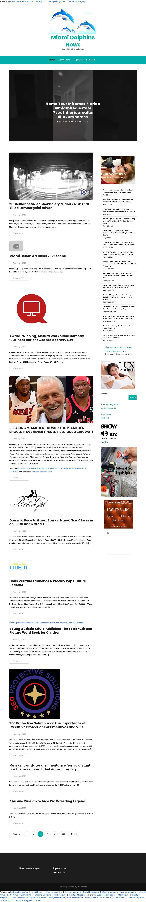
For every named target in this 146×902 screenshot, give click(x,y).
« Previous (16, 834)
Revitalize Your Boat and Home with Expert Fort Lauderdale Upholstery (119, 317)
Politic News (12, 895)
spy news (105, 418)
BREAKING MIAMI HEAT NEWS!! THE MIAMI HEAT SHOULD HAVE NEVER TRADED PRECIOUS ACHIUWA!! (51, 430)
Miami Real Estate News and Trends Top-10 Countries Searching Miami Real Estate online (73, 108)
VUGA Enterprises (113, 351)
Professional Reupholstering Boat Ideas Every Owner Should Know (118, 191)
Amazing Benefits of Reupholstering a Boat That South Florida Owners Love (119, 221)
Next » (74, 834)
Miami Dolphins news (73, 41)
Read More (18, 233)
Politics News (60, 895)
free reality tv (59, 872)
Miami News (64, 60)
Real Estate (91, 60)
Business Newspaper (19, 892)
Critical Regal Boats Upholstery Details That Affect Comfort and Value (117, 297)
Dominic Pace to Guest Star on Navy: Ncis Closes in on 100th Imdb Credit (51, 522)
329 (63, 834)
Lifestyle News (91, 897)
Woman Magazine (128, 892)
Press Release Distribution (22, 1)
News (38, 900)
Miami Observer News (43, 471)
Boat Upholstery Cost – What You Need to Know (118, 327)
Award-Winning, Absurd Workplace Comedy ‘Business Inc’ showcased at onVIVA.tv (46, 338)
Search (104, 393)
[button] (17, 105)
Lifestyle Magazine (56, 1)
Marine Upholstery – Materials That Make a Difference (119, 336)
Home (52, 60)
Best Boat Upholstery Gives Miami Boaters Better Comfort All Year (118, 200)
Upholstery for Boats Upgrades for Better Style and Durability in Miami (119, 243)
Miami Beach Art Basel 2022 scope (37, 256)
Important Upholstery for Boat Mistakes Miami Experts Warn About (119, 210)
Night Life (78, 60)
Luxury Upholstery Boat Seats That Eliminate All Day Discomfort (118, 286)
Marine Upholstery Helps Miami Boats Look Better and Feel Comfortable (119, 253)
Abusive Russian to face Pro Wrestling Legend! (48, 801)
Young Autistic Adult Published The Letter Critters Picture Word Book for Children (50, 631)
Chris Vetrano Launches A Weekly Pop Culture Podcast (47, 583)
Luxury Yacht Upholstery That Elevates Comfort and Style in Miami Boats (119, 232)
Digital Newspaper (91, 892)
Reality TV (41, 1)
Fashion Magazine (73, 892)
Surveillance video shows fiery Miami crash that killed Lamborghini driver (49, 206)
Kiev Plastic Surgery (76, 1)
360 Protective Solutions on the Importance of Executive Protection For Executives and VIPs (47, 725)
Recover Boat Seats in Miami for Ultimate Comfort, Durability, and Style (118, 275)
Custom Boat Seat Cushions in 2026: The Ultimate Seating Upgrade (119, 308)
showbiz (104, 442)
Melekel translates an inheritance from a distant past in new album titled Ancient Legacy (49, 767)
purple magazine (108, 408)
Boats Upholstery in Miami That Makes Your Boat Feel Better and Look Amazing (119, 264)
